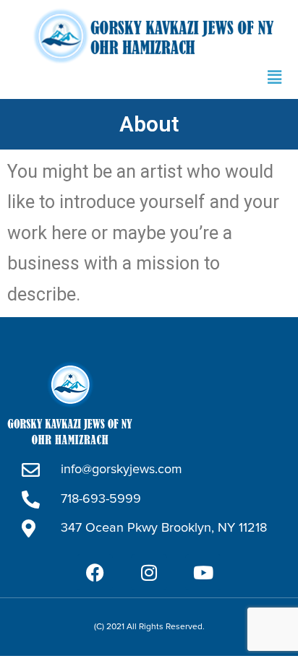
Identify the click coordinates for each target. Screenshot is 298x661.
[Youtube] (203, 572)
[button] (275, 77)
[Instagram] (149, 572)
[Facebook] (95, 572)
